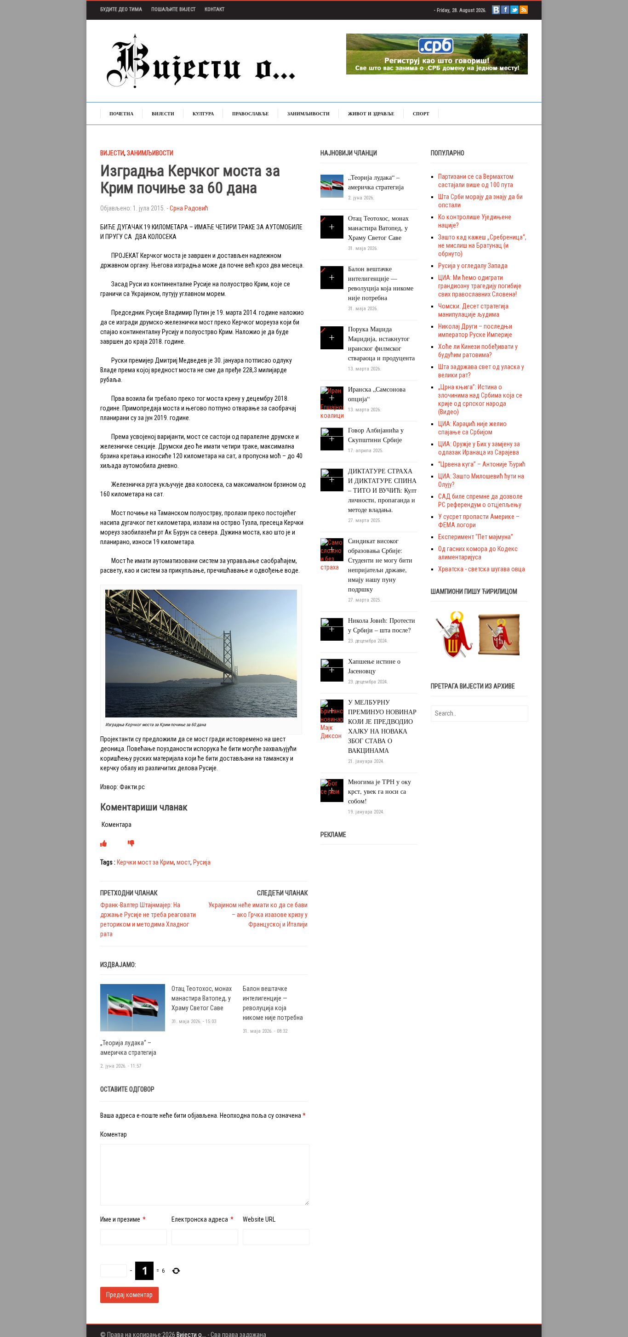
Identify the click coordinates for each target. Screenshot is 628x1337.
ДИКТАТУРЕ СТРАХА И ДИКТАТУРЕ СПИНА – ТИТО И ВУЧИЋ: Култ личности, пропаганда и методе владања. (382, 490)
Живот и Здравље (371, 113)
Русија (202, 862)
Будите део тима (121, 9)
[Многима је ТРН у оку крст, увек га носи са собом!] (331, 787)
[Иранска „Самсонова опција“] (331, 402)
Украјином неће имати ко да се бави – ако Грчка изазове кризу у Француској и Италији (258, 914)
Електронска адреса (199, 1219)
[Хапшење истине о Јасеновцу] (331, 669)
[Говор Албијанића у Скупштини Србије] (331, 438)
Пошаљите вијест (173, 9)
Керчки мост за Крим (145, 862)
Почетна (121, 113)
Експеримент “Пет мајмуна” (475, 536)
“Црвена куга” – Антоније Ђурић (481, 464)
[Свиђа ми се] (103, 843)
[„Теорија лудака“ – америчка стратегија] (132, 1007)
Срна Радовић (189, 208)
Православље (250, 113)
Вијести (163, 113)
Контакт (214, 9)
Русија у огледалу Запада (473, 265)
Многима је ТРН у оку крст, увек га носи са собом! (379, 791)
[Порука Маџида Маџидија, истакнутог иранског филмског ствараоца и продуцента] (322, 330)
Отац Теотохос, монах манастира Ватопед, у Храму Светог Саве (201, 998)
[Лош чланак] (131, 843)
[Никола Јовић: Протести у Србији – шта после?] (331, 628)
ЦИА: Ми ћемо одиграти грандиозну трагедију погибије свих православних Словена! (479, 286)
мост (183, 862)
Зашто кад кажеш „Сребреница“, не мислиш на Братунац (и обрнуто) (482, 245)
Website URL (259, 1219)
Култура (203, 113)
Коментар (113, 1134)
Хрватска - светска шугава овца (481, 569)
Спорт (421, 113)
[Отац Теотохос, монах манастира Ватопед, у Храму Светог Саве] (322, 219)
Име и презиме (120, 1219)
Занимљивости (308, 113)
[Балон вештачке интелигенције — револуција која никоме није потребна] (322, 270)
